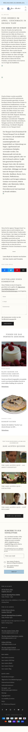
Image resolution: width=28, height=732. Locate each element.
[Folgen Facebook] (2, 709)
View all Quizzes (14, 516)
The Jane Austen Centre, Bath (10, 630)
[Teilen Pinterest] (17, 270)
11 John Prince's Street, (8, 610)
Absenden (8, 323)
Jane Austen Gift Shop (8, 660)
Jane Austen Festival (7, 666)
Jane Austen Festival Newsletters (12, 566)
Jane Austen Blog (6, 669)
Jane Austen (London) (8, 657)
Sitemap (4, 693)
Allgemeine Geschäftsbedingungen (12, 679)
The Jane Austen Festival (9, 647)
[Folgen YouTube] (18, 709)
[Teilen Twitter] (11, 270)
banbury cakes (6, 418)
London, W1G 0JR (7, 612)
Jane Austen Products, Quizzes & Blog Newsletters (15, 562)
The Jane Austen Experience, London (12, 636)
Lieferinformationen (7, 685)
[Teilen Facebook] (5, 270)
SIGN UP (14, 571)
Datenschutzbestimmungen (10, 291)
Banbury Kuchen (9, 421)
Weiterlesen (5, 386)
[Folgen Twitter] (6, 709)
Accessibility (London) (8, 698)
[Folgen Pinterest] (14, 709)
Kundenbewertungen (8, 676)
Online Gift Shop (6, 642)
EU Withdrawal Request (8, 704)
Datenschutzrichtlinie (8, 682)
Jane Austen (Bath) (7, 663)
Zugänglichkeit (6, 695)
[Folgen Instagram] (10, 709)
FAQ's (3, 701)
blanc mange (6, 368)
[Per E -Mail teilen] (23, 270)
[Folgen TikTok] (22, 709)
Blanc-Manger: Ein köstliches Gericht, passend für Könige (11, 374)
